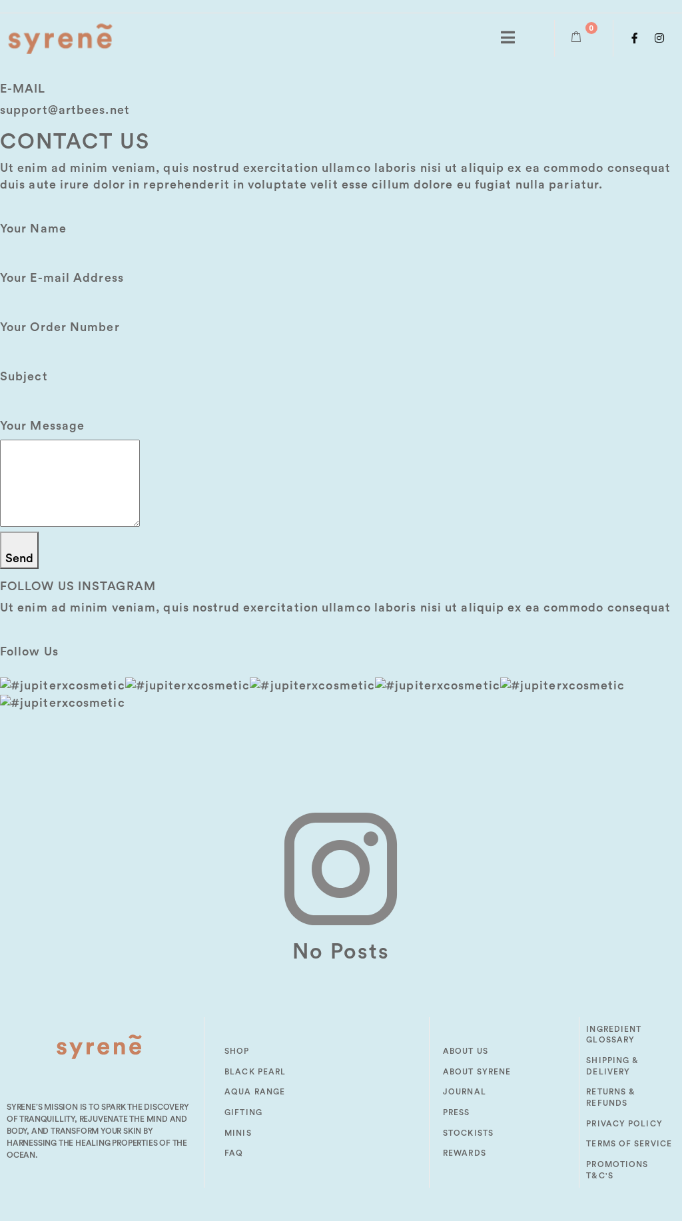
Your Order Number (60, 327)
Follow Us (29, 651)
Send (19, 558)
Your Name (33, 228)
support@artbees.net (65, 110)
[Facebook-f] (635, 38)
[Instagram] (660, 38)
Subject (24, 376)
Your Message (42, 426)
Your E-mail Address (62, 278)
